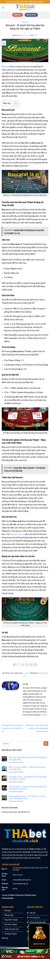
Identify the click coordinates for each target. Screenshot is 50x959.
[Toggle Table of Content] (14, 103)
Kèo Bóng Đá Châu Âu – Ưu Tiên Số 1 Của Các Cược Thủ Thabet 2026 (27, 797)
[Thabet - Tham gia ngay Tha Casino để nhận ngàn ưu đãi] (25, 7)
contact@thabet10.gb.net (22, 880)
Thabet (44, 715)
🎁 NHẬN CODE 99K (39, 944)
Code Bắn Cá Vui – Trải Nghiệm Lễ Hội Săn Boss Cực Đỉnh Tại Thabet (28, 778)
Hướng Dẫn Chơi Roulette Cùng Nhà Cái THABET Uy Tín (12, 728)
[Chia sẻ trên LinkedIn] (35, 665)
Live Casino (25, 22)
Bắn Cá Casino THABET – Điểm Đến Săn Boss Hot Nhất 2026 (27, 768)
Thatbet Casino (17, 534)
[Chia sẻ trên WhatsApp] (14, 665)
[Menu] (3, 7)
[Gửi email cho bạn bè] (27, 665)
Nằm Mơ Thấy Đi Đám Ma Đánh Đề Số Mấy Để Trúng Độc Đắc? (28, 758)
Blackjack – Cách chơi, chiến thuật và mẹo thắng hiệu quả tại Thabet (37, 728)
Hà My (36, 35)
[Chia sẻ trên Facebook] (19, 665)
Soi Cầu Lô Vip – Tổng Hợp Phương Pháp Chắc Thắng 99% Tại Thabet (27, 787)
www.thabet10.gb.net (20, 884)
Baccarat (6, 66)
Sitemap (5, 938)
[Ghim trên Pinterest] (31, 665)
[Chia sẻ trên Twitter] (23, 665)
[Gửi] (46, 743)
